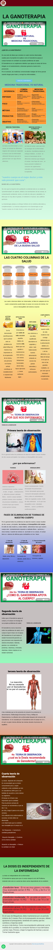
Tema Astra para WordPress (38, 943)
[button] (3, 946)
